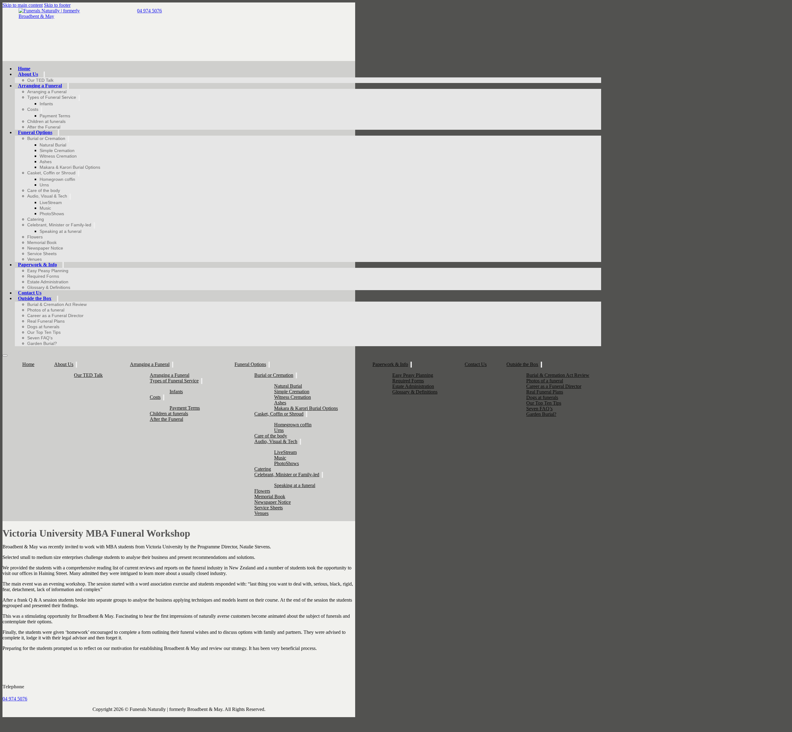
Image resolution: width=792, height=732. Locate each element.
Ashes (46, 161)
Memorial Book (42, 242)
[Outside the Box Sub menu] (57, 299)
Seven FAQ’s (40, 337)
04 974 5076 (14, 698)
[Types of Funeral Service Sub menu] (79, 98)
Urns (44, 184)
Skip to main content (22, 5)
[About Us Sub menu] (44, 74)
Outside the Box (34, 298)
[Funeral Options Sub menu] (58, 133)
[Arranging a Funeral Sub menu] (68, 86)
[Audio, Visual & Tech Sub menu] (70, 197)
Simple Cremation (57, 150)
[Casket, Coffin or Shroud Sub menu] (78, 173)
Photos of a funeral (45, 309)
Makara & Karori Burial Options (70, 167)
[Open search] (607, 66)
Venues (34, 259)
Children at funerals (46, 121)
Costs (32, 109)
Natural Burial (53, 144)
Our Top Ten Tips (44, 332)
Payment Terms (55, 115)
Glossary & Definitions (48, 287)
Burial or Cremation (46, 138)
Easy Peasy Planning (47, 270)
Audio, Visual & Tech (47, 196)
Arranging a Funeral (40, 85)
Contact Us (29, 292)
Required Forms (43, 276)
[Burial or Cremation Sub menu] (68, 139)
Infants (46, 103)
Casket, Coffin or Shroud (51, 172)
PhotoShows (52, 213)
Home (24, 68)
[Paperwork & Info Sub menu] (63, 265)
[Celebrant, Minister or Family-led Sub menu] (94, 225)
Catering (35, 219)
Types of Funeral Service (51, 97)
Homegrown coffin (57, 179)
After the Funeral (43, 126)
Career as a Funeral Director (55, 315)
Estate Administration (47, 281)
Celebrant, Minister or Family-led (59, 224)
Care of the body (43, 190)
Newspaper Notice (45, 248)
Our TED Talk (40, 80)
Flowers (35, 236)
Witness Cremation (58, 156)
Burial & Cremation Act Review (57, 304)
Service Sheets (42, 253)
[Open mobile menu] (4, 355)
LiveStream (51, 202)
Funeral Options (35, 132)
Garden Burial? (42, 343)
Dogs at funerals (43, 326)
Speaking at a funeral (60, 231)
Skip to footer (57, 5)
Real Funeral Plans (46, 321)
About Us (28, 74)
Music (45, 208)
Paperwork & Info (37, 264)
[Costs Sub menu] (41, 110)
